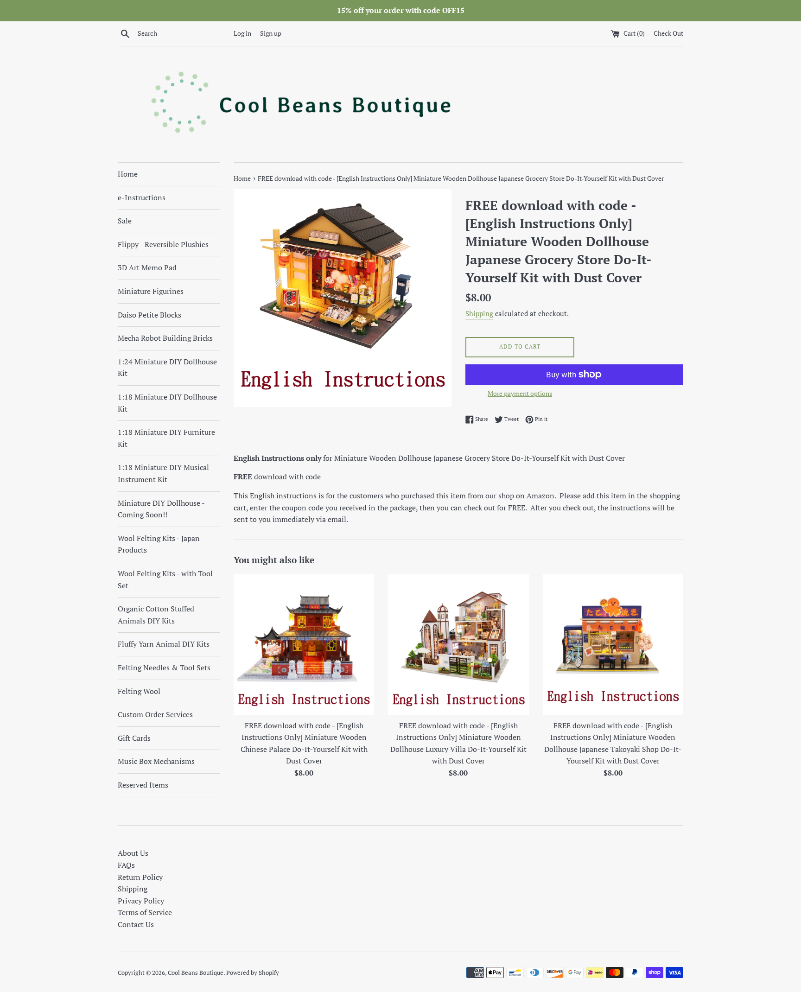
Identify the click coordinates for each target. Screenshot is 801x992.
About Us (133, 853)
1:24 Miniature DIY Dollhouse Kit (167, 367)
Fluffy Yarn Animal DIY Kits (164, 644)
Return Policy (140, 877)
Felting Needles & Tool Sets (164, 667)
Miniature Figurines (151, 291)
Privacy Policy (141, 901)
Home (128, 174)
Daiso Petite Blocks (149, 315)
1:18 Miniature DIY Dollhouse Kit (167, 403)
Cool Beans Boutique (195, 973)
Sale (125, 221)
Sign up (270, 33)
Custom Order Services (155, 714)
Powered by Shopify (252, 973)
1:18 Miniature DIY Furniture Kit (166, 438)
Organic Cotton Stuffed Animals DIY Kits (156, 615)
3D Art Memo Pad (147, 267)
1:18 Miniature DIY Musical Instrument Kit (163, 473)
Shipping (479, 313)
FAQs (126, 865)
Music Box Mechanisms (156, 761)
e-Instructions (141, 197)
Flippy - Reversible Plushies (163, 244)
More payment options (520, 393)
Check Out (668, 33)
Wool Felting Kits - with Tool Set (165, 579)
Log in (242, 33)
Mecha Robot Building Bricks (165, 338)
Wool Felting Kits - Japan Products (159, 544)
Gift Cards (134, 738)
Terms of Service (145, 912)
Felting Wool (139, 691)
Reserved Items (143, 785)
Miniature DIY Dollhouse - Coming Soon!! (161, 509)
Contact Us (136, 924)
